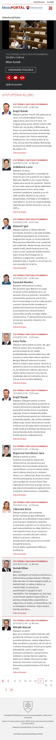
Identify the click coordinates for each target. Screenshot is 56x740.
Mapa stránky (38, 734)
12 (15, 680)
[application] (28, 34)
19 (51, 680)
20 (46, 685)
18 (46, 680)
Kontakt (50, 2)
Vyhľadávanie (39, 2)
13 (20, 680)
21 (51, 685)
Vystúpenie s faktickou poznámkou (30, 104)
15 (30, 680)
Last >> (9, 689)
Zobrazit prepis (19, 152)
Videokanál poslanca (20, 69)
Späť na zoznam (14, 84)
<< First (5, 681)
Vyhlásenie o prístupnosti (22, 734)
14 (25, 680)
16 (35, 680)
